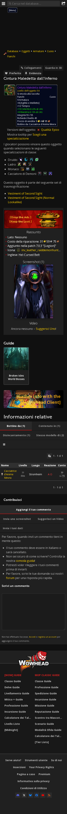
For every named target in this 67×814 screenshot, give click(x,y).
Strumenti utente (36, 760)
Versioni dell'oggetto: (21, 130)
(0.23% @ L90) (36, 109)
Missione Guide (44, 705)
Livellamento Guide (16, 693)
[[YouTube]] (43, 795)
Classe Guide (12, 681)
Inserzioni (19, 767)
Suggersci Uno (46, 329)
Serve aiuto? (13, 760)
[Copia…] (49, 456)
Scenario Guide (44, 724)
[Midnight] (11, 730)
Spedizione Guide (46, 693)
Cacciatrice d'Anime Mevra (10, 474)
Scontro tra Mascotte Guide (49, 717)
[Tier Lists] (42, 742)
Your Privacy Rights (41, 767)
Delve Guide (12, 687)
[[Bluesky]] (30, 795)
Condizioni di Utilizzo (33, 788)
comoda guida (25, 561)
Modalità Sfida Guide (48, 730)
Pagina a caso (26, 774)
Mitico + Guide (13, 699)
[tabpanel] (33, 471)
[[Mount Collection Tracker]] (33, 399)
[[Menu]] (3, 3)
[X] (24, 795)
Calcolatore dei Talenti (18, 717)
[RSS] (49, 795)
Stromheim (35, 474)
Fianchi (11, 56)
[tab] (16, 426)
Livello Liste (12, 724)
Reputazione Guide (47, 711)
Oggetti (25, 51)
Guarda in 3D (53, 68)
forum (10, 578)
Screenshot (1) (33, 262)
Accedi (32, 636)
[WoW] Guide (12, 675)
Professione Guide (16, 705)
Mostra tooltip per (20, 135)
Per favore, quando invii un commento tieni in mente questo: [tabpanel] (33, 588)
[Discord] (18, 795)
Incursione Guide (15, 711)
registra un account (47, 636)
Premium (44, 774)
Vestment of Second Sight (25, 193)
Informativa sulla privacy (34, 781)
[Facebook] (36, 795)
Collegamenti (33, 68)
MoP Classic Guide (47, 675)
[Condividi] (63, 3)
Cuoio (50, 51)
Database (12, 51)
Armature (38, 51)
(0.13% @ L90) (35, 112)
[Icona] (9, 90)
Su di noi (56, 760)
